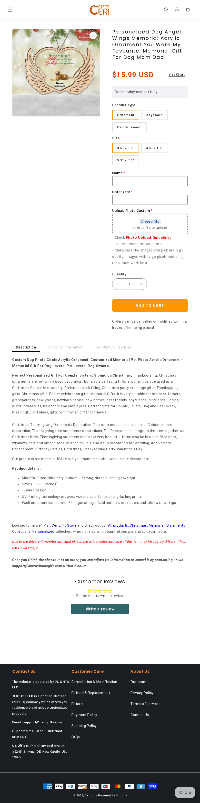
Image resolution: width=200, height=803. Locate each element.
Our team (138, 682)
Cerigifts (91, 795)
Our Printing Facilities (113, 347)
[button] (10, 9)
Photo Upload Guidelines (148, 237)
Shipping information (66, 347)
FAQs (75, 737)
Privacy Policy (141, 693)
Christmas (138, 525)
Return (77, 704)
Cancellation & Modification (94, 682)
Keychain (154, 115)
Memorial (157, 525)
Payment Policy (84, 715)
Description (26, 347)
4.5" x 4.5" (154, 148)
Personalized (43, 531)
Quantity (119, 274)
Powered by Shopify (112, 795)
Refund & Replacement (90, 693)
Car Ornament (129, 127)
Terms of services (145, 704)
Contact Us (139, 715)
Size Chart (177, 74)
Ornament (125, 115)
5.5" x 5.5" (125, 160)
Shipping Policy (84, 726)
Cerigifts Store (64, 525)
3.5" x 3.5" (125, 148)
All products (118, 525)
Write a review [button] (100, 609)
